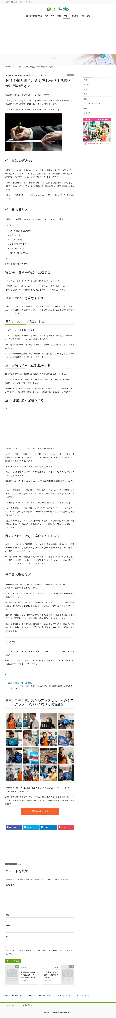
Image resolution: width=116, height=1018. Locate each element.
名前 (7, 915)
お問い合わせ (28, 1005)
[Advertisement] (58, 37)
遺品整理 (87, 113)
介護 (85, 89)
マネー (71, 75)
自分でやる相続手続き (92, 104)
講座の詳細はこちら (40, 811)
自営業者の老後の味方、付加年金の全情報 (51, 974)
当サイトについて (13, 1005)
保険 (85, 94)
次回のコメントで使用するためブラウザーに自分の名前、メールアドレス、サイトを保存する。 (39, 952)
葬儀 (85, 108)
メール (8, 926)
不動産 (86, 84)
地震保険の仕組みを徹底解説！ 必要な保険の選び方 (28, 974)
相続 (85, 99)
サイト (8, 936)
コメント (9, 885)
